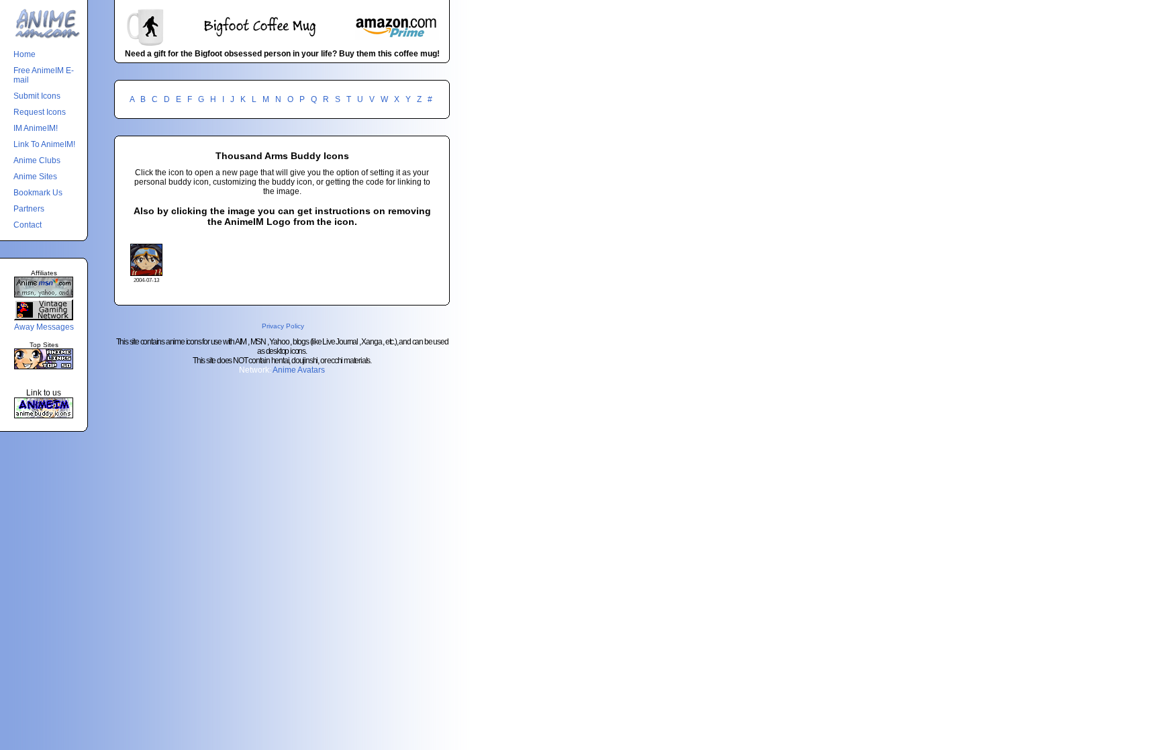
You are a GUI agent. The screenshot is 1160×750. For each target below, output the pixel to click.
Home (24, 54)
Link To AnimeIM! (44, 144)
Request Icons (39, 112)
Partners (28, 209)
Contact (27, 225)
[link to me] (43, 415)
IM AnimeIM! (35, 128)
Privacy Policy (283, 326)
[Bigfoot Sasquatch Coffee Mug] (282, 44)
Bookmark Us (37, 192)
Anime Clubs (36, 160)
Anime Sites (35, 176)
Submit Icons (36, 96)
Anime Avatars (299, 370)
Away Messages (44, 327)
